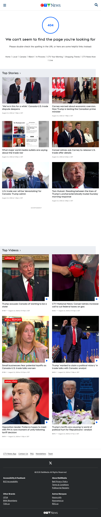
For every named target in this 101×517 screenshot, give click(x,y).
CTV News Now (89, 57)
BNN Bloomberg (10, 500)
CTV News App (9, 454)
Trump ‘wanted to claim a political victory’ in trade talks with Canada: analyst (75, 366)
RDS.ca (55, 504)
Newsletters (41, 454)
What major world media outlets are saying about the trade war (24, 151)
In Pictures (40, 57)
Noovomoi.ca (57, 500)
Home (7, 57)
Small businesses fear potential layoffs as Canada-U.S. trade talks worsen (24, 366)
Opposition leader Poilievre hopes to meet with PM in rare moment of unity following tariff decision (24, 430)
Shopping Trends (72, 57)
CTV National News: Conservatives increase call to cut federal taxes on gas (75, 305)
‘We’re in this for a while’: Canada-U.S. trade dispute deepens (25, 107)
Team (50, 454)
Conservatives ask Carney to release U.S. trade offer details (73, 151)
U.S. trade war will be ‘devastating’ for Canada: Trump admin (21, 192)
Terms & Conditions (60, 485)
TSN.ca (6, 504)
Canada (22, 57)
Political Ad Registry (60, 488)
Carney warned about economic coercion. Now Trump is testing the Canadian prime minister (74, 109)
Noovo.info (56, 497)
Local (15, 57)
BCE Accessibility (10, 481)
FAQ (32, 454)
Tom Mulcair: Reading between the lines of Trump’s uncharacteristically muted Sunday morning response (75, 194)
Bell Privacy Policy (60, 481)
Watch (31, 57)
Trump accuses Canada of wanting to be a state (24, 305)
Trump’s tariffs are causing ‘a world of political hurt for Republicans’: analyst (72, 428)
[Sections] (4, 5)
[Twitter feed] (50, 462)
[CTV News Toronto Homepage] (50, 5)
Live (51, 60)
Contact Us (23, 454)
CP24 (5, 497)
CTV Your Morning (55, 57)
